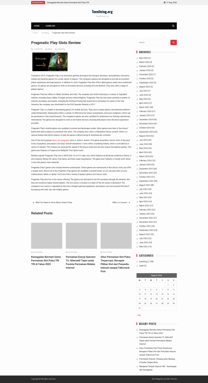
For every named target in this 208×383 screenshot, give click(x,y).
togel (141, 265)
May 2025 (143, 99)
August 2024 (144, 136)
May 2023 (143, 197)
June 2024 (143, 144)
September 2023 (146, 181)
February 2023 (145, 210)
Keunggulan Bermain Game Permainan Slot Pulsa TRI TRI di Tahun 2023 (46, 260)
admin (49, 49)
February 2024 (145, 160)
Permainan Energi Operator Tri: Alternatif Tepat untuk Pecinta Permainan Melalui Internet (156, 340)
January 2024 (145, 164)
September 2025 (146, 82)
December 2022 (146, 218)
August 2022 (144, 234)
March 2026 (144, 62)
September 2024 (146, 132)
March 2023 (144, 205)
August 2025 (144, 87)
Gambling (50, 26)
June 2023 (143, 193)
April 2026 (143, 58)
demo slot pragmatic (60, 140)
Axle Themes (171, 379)
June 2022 (143, 242)
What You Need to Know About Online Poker (54, 202)
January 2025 (145, 115)
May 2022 (143, 246)
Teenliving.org (102, 11)
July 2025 (143, 91)
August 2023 (144, 185)
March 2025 (144, 107)
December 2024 (146, 119)
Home (36, 26)
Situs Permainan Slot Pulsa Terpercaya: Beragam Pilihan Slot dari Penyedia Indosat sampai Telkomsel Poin (115, 264)
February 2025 (145, 111)
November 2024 (146, 123)
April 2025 (143, 103)
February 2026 (145, 66)
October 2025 (145, 78)
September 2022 (146, 230)
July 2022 (143, 238)
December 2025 (146, 74)
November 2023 (146, 173)
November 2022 (146, 222)
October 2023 (145, 177)
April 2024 (143, 152)
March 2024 (144, 156)
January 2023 (145, 214)
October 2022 (145, 226)
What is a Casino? (119, 202)
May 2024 (143, 148)
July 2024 (143, 140)
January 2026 (145, 70)
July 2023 (143, 189)
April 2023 (143, 201)
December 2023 (146, 169)
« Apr (138, 315)
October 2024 (145, 128)
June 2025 (143, 95)
